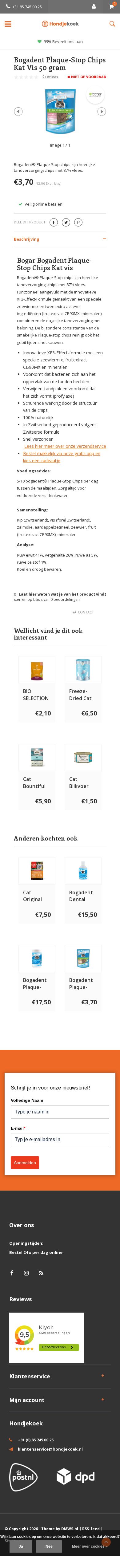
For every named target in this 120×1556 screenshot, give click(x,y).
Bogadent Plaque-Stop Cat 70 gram (37, 984)
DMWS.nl (69, 1528)
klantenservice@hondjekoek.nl (50, 1449)
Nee (49, 1546)
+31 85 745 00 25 (27, 7)
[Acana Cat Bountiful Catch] (37, 757)
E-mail (18, 1128)
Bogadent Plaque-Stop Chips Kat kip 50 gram (82, 984)
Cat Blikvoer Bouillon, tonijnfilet (81, 783)
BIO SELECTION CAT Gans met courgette (36, 695)
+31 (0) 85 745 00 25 (36, 1440)
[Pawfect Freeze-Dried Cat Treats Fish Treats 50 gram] (83, 669)
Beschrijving (26, 239)
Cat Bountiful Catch (34, 783)
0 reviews (50, 76)
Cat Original (32, 896)
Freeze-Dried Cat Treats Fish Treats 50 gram (82, 695)
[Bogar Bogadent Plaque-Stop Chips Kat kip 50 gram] (83, 958)
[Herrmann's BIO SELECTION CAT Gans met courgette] (37, 669)
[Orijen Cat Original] (37, 870)
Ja (21, 1546)
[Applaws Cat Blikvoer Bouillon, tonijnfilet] (83, 757)
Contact (86, 612)
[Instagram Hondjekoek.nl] (26, 1273)
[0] (111, 7)
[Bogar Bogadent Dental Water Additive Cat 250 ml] (83, 870)
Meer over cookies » (90, 1546)
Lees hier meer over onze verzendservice (65, 446)
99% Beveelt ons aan (63, 41)
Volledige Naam (27, 1100)
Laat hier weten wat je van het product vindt (62, 594)
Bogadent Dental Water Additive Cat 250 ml (81, 896)
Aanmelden (25, 1162)
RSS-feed (91, 1528)
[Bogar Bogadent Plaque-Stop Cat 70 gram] (37, 958)
